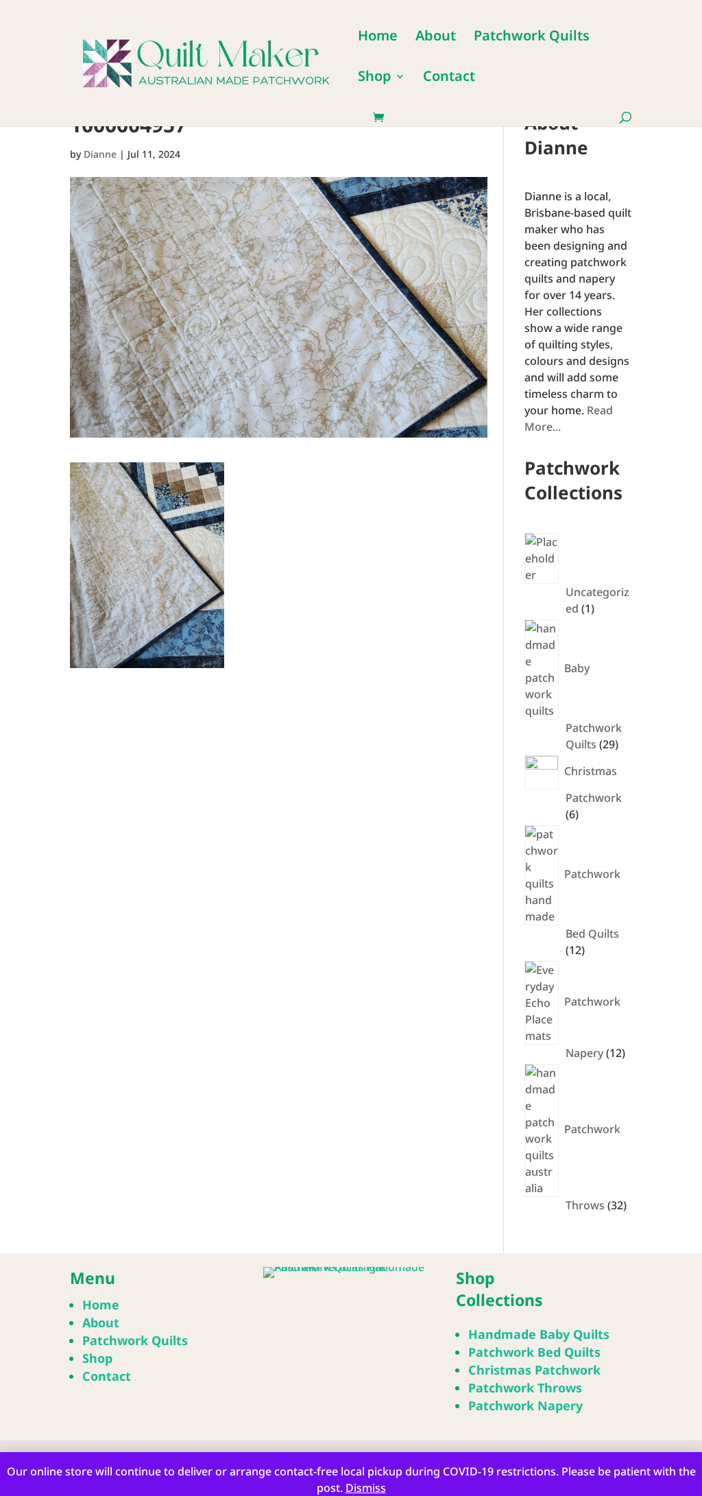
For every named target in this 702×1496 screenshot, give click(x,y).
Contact (449, 78)
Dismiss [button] (366, 1487)
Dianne (100, 154)
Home (378, 38)
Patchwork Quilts (532, 38)
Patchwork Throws (525, 1387)
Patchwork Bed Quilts (534, 1352)
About (435, 38)
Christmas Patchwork (534, 1370)
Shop (374, 78)
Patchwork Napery (525, 1405)
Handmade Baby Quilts (538, 1334)
